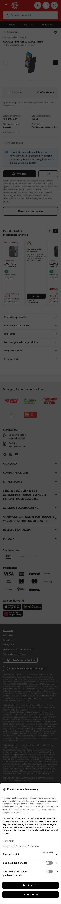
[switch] (49, 863)
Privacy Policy (8, 846)
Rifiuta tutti (30, 894)
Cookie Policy (8, 841)
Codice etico (21, 846)
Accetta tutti (30, 885)
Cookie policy (33, 846)
